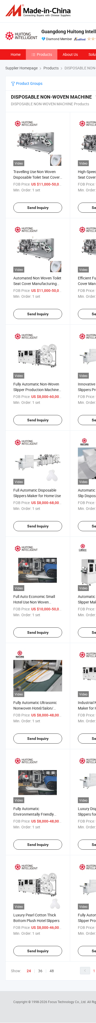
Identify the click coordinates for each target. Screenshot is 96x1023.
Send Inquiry (38, 208)
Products (44, 54)
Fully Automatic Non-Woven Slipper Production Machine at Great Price (36, 389)
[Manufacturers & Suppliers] (39, 10)
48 (52, 970)
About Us (70, 54)
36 (40, 970)
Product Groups (28, 83)
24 (29, 971)
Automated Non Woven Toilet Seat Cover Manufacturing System (37, 283)
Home (16, 54)
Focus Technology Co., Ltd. (67, 1002)
